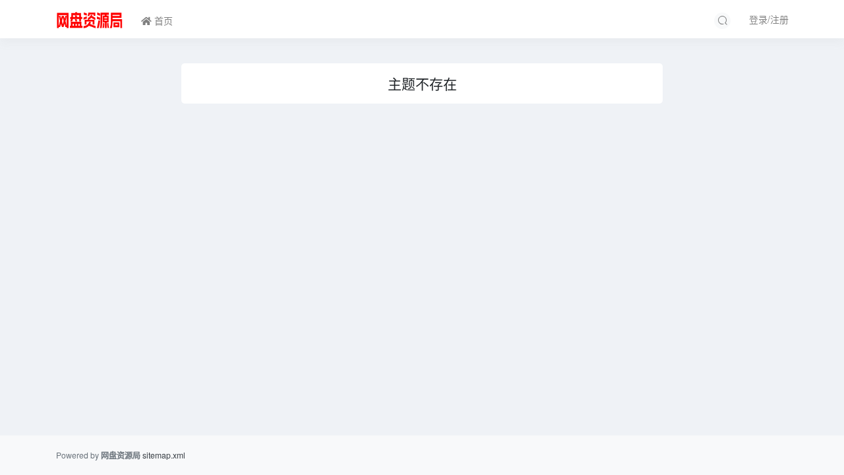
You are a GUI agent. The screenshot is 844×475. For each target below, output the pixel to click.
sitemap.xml (163, 454)
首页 (162, 20)
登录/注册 (769, 19)
